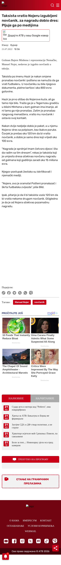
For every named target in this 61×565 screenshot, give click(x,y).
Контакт (46, 520)
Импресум (30, 520)
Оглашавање (15, 526)
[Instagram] (22, 541)
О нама (14, 520)
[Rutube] (38, 541)
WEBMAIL (30, 531)
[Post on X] (20, 293)
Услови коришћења (41, 526)
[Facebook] (14, 541)
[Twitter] (30, 541)
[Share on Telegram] (14, 293)
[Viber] (54, 541)
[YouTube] (6, 541)
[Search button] (52, 5)
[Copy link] (3, 293)
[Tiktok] (46, 541)
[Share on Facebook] (9, 293)
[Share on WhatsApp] (25, 293)
